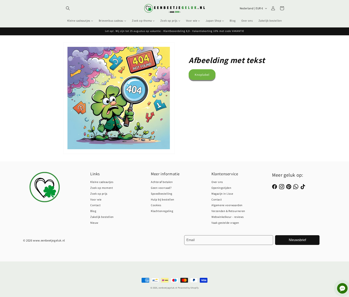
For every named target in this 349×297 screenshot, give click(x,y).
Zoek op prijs (98, 193)
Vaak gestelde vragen (225, 223)
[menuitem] (80, 20)
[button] (67, 8)
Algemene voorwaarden (227, 205)
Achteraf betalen (162, 182)
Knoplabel (202, 75)
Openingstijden (221, 188)
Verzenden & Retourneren (228, 211)
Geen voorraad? (161, 188)
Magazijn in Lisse (222, 193)
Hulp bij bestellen (162, 199)
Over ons (217, 182)
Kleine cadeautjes (101, 182)
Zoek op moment (101, 188)
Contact (95, 205)
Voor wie (96, 199)
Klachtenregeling (162, 211)
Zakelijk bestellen (102, 217)
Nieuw (94, 223)
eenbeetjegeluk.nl (168, 287)
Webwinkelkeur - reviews (227, 217)
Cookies (156, 205)
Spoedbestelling (161, 193)
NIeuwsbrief (297, 240)
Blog (93, 211)
